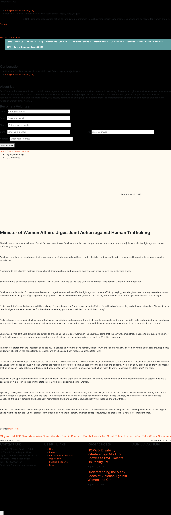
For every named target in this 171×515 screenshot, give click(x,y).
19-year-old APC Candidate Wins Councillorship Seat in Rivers (39, 436)
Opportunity (100, 41)
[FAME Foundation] (3, 4)
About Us (19, 41)
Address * (5, 138)
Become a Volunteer (154, 41)
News (17, 151)
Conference (116, 41)
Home (9, 41)
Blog (41, 41)
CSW (9, 47)
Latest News (6, 151)
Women (25, 151)
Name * (4, 111)
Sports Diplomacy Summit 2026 (28, 47)
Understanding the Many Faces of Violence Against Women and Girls (107, 476)
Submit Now (7, 145)
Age (90, 132)
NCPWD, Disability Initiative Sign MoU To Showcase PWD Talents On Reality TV (105, 456)
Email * (3, 118)
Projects (29, 41)
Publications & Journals (56, 41)
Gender (3, 132)
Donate (3, 24)
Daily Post (13, 428)
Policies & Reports (81, 41)
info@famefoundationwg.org (19, 10)
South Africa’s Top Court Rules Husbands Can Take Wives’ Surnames (127, 436)
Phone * (4, 125)
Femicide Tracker (135, 41)
